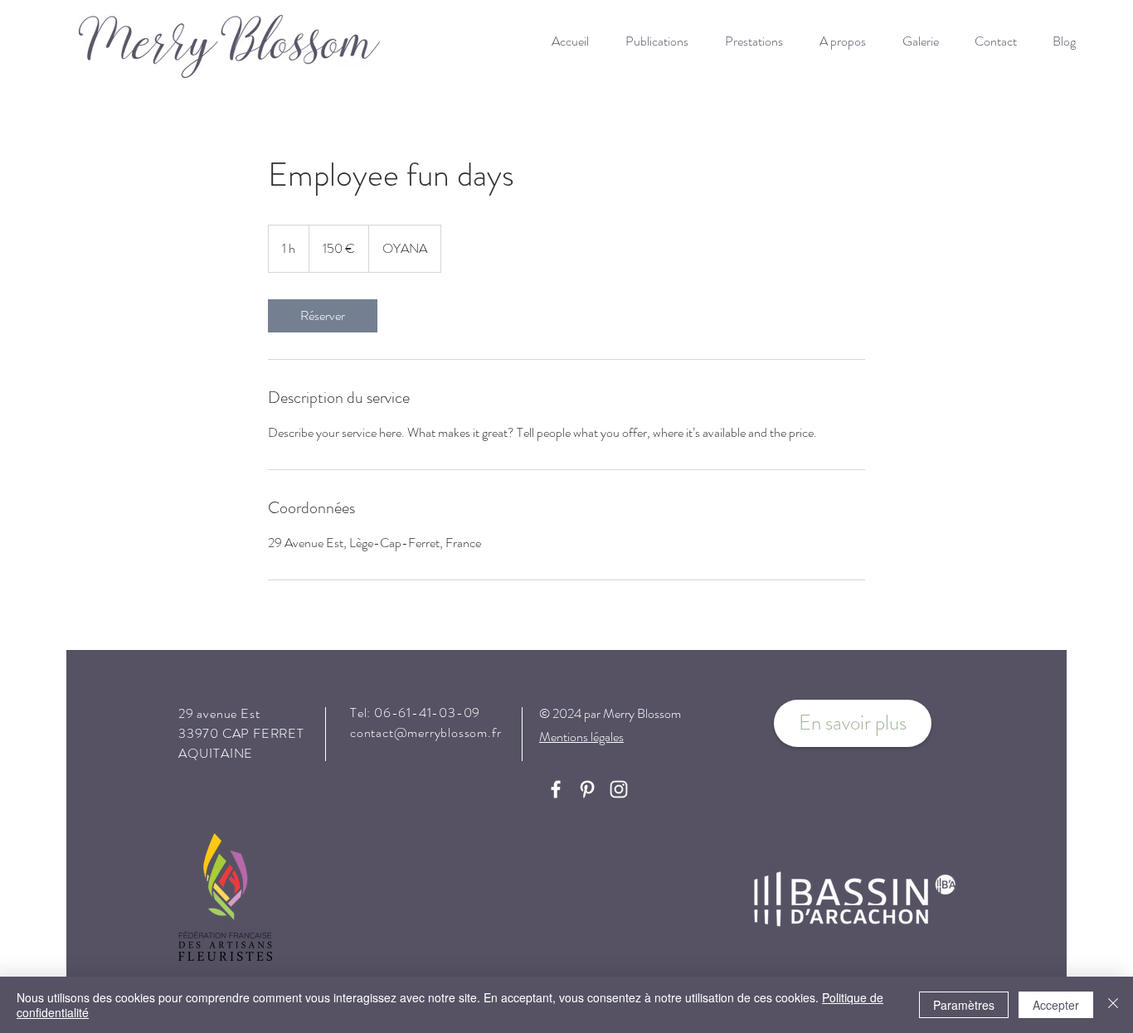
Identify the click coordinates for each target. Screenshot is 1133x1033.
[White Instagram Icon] (618, 789)
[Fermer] (1113, 1005)
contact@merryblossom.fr (425, 732)
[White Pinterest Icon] (587, 789)
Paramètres (963, 1005)
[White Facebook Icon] (555, 789)
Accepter (1056, 1005)
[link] (322, 315)
